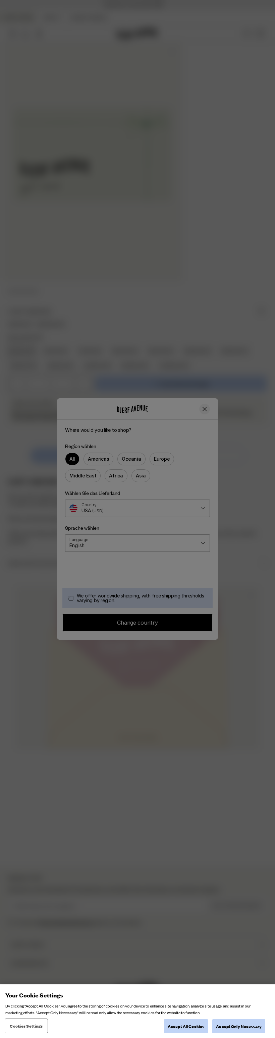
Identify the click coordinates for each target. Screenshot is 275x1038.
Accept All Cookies (186, 1026)
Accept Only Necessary (239, 1026)
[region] (137, 1011)
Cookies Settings (26, 1026)
